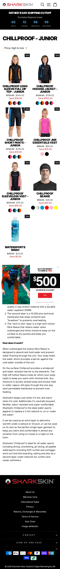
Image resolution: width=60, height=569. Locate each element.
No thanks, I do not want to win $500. (45, 302)
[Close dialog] (57, 267)
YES (45, 295)
